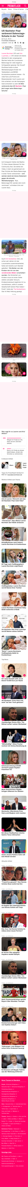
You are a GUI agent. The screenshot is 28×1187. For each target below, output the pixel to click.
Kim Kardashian (11, 259)
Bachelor (19, 86)
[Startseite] (14, 6)
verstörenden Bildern (9, 273)
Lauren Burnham (7, 53)
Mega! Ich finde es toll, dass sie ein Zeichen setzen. (15, 441)
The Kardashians (19, 289)
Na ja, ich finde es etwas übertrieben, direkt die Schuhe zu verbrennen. (15, 452)
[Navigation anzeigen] (2, 5)
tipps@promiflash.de (14, 475)
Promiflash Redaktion (9, 40)
